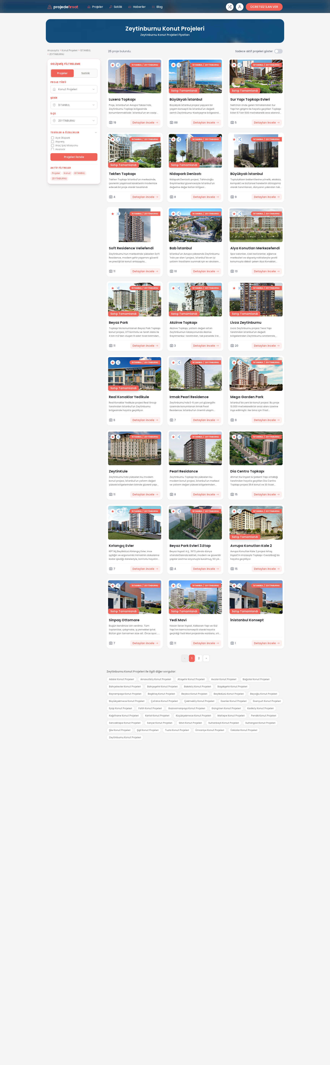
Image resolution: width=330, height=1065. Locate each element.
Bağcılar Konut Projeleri (256, 679)
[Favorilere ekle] (112, 65)
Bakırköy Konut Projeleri (197, 686)
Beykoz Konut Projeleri (194, 693)
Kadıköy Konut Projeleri (260, 708)
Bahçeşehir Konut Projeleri (162, 686)
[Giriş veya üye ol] (239, 7)
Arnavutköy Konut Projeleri (155, 679)
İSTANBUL (85, 50)
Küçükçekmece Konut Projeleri (193, 715)
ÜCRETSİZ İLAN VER (264, 7)
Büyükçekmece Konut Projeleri (126, 701)
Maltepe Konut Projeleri (231, 715)
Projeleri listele (74, 157)
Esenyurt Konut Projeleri (267, 701)
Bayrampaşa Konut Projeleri (125, 693)
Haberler (139, 7)
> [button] (206, 658)
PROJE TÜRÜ (58, 82)
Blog (159, 7)
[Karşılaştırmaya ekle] (118, 65)
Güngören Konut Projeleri (226, 708)
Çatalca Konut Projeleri (164, 701)
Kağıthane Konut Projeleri (124, 715)
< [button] (185, 658)
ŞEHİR (53, 97)
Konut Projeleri (70, 50)
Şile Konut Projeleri (119, 730)
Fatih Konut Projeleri (150, 708)
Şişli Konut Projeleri (148, 730)
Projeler (97, 7)
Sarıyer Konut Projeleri (159, 722)
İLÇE (53, 113)
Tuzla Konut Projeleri (177, 730)
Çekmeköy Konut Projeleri (199, 701)
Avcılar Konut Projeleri (223, 679)
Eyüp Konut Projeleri (120, 708)
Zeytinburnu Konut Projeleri (125, 737)
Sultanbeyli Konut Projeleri (223, 722)
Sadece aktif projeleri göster (254, 51)
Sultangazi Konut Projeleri (260, 722)
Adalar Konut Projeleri (121, 679)
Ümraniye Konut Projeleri (209, 730)
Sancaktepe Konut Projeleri (125, 722)
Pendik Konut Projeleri (263, 715)
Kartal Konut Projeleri (157, 715)
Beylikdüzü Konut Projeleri (229, 693)
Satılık (118, 7)
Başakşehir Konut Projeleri (232, 686)
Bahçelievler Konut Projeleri (125, 686)
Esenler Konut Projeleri (234, 701)
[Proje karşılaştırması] (230, 7)
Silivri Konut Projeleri (190, 722)
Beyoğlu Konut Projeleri (263, 693)
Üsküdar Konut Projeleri (244, 730)
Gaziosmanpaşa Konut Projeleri (186, 708)
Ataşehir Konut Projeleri (191, 679)
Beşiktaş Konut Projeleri (161, 693)
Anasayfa (53, 50)
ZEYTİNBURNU (151, 64)
